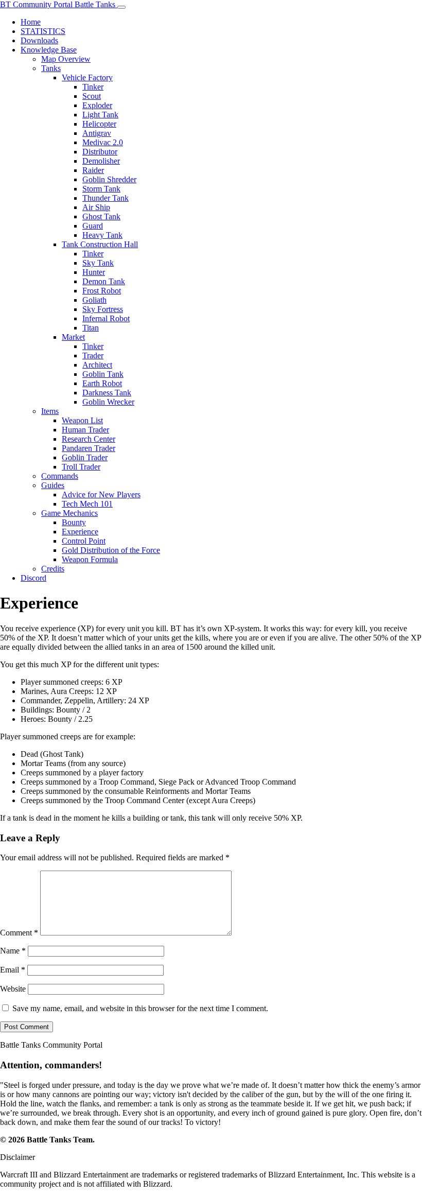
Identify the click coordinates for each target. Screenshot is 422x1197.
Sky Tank (98, 262)
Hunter (93, 272)
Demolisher (101, 161)
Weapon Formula (90, 559)
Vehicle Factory (87, 77)
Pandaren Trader (88, 448)
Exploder (97, 105)
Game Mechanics (69, 513)
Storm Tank (101, 188)
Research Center (88, 439)
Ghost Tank (101, 216)
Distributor (99, 151)
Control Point (84, 540)
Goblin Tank (103, 374)
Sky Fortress (102, 309)
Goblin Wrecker (108, 401)
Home (31, 22)
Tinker (92, 86)
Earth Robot (102, 383)
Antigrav (96, 133)
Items (50, 411)
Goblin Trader (85, 457)
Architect (97, 364)
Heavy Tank (102, 235)
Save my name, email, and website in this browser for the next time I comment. (140, 1008)
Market (73, 337)
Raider (93, 170)
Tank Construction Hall (100, 244)
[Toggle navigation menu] (121, 7)
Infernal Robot (106, 318)
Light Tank (100, 114)
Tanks (51, 68)
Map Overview (66, 59)
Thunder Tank (105, 198)
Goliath (94, 300)
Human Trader (85, 429)
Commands (59, 476)
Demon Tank (103, 281)
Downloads (39, 40)
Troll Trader (81, 466)
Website (13, 988)
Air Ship (96, 207)
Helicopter (99, 123)
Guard (92, 225)
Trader (92, 355)
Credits (52, 568)
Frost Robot (101, 290)
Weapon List (82, 420)
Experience (80, 531)
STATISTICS (43, 31)
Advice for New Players (101, 494)
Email (12, 969)
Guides (52, 485)
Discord (33, 578)
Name (13, 950)
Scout (91, 96)
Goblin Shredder (109, 179)
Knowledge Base (49, 49)
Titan (90, 327)
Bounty (74, 522)
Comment (19, 932)
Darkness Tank (106, 392)
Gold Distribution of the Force (111, 550)
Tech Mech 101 (87, 503)
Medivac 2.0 (102, 142)
